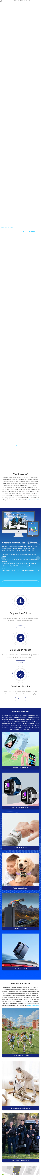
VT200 (5, 946)
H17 (4, 791)
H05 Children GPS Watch (11, 739)
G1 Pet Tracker (8, 866)
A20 (4, 872)
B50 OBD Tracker (9, 941)
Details (20, 582)
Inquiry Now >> (19, 252)
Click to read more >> (25, 729)
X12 (4, 869)
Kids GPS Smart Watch (14, 734)
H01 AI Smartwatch (9, 748)
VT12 (5, 909)
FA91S (5, 788)
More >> (6, 754)
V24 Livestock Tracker (10, 860)
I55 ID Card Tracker (9, 831)
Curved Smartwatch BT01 (12, 785)
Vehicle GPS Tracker (12, 895)
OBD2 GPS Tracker (12, 936)
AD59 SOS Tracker (9, 900)
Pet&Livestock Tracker (14, 855)
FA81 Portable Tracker (10, 829)
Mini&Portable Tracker (13, 815)
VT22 (5, 903)
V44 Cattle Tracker (9, 863)
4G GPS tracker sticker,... (11, 823)
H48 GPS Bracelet (9, 780)
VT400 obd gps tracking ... (12, 944)
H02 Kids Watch (8, 745)
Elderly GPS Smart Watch (15, 775)
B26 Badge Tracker (9, 826)
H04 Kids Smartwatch (10, 742)
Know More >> (7, 252)
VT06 (5, 912)
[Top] (38, 1137)
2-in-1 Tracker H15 (9, 783)
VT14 (5, 906)
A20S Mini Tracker (9, 820)
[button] (16, 445)
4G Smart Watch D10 (10, 751)
